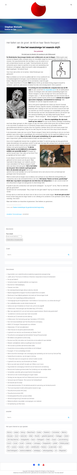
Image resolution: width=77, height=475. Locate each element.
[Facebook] (34, 465)
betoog (23, 432)
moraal (15, 443)
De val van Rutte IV (13, 279)
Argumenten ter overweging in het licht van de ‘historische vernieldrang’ (28, 367)
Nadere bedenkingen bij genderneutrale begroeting (28, 207)
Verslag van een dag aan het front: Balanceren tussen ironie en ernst (27, 377)
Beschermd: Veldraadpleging (16, 285)
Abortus (9, 432)
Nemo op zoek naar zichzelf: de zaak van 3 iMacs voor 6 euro (26, 364)
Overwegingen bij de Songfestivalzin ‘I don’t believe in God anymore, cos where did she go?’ (34, 300)
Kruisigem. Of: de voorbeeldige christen (19, 351)
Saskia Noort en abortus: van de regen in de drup (22, 356)
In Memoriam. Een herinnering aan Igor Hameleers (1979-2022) (26, 319)
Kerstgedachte (25, 439)
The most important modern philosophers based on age (24, 388)
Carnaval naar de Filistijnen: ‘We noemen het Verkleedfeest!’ (25, 380)
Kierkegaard (40, 439)
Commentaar (55, 432)
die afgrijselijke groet (49, 90)
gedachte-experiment (48, 436)
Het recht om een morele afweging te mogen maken (23, 374)
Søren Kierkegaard (12, 450)
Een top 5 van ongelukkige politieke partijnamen (21, 298)
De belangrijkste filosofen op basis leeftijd (20, 396)
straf (60, 447)
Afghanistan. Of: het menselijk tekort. (18, 327)
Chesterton (47, 432)
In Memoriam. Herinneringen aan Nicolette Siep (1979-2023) (25, 308)
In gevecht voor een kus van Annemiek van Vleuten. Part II (24, 332)
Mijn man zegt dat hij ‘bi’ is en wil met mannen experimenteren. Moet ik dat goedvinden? (33, 311)
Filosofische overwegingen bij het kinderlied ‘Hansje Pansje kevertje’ (27, 335)
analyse (16, 432)
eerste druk (24, 436)
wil (56, 450)
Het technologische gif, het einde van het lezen (21, 398)
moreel (21, 443)
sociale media (52, 447)
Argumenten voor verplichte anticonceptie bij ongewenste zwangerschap (29, 274)
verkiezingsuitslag (48, 450)
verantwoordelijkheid (25, 450)
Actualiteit (9, 214)
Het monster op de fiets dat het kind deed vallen (21, 345)
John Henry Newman (12, 439)
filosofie (37, 436)
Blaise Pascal (31, 432)
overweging (37, 443)
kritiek (48, 439)
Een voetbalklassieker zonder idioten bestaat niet (22, 303)
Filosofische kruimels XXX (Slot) (17, 390)
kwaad (54, 439)
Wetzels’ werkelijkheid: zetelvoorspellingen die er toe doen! (24, 343)
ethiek (30, 436)
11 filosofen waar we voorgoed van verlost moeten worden (25, 359)
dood (16, 436)
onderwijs (28, 443)
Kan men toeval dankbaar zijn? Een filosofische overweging (25, 322)
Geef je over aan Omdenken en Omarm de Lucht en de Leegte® (26, 306)
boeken (39, 432)
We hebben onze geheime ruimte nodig (19, 337)
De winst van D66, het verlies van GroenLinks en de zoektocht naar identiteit (29, 340)
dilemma (64, 432)
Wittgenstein (62, 450)
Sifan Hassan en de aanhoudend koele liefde (21, 329)
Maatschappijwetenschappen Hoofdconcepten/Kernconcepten (26, 292)
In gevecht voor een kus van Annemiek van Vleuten (22, 361)
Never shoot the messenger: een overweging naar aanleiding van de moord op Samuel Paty (34, 353)
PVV (8, 447)
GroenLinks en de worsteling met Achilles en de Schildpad (24, 348)
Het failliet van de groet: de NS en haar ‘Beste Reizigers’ (33, 42)
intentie (66, 436)
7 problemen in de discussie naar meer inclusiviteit (22, 314)
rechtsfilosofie (35, 447)
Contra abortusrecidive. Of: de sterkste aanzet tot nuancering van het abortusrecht (31, 385)
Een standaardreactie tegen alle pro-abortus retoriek (23, 290)
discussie (9, 436)
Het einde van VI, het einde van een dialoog (20, 316)
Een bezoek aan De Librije (15, 382)
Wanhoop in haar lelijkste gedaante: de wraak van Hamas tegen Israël (28, 295)
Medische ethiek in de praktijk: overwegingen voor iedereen (25, 401)
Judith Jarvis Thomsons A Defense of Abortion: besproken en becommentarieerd (31, 277)
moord (9, 443)
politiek (55, 443)
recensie (21, 447)
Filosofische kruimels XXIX (15, 393)
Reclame (44, 447)
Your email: (9, 234)
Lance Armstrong (63, 439)
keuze (33, 439)
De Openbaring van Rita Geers (16, 404)
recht (27, 447)
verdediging (37, 450)
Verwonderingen (17, 214)
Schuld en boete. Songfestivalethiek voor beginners (22, 282)
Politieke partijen (64, 443)
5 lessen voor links (13, 287)
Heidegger (59, 436)
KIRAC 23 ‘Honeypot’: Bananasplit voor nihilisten (22, 324)
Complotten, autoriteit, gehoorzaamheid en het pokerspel (24, 372)
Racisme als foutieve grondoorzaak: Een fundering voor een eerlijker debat (29, 369)
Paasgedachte (47, 443)
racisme (14, 447)
